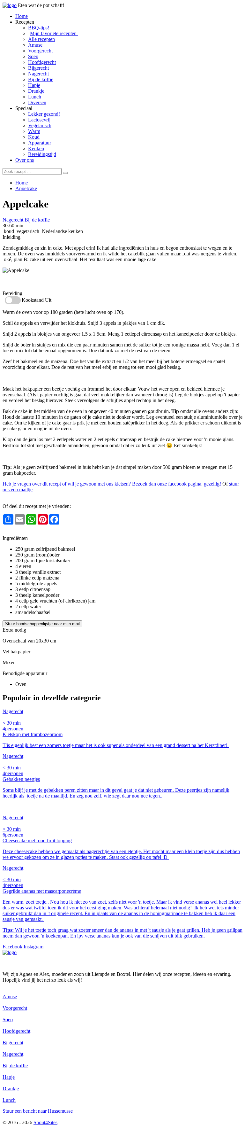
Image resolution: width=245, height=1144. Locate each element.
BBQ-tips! (38, 27)
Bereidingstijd (42, 154)
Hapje (34, 85)
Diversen (37, 102)
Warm (34, 131)
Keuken (36, 148)
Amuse (35, 45)
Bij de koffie (40, 79)
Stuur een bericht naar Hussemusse (38, 1111)
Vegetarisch (39, 125)
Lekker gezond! (44, 114)
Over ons (24, 160)
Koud (34, 137)
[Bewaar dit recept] (53, 205)
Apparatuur (39, 142)
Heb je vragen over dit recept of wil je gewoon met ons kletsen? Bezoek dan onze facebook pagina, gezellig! (112, 483)
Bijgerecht (38, 68)
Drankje (36, 91)
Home (21, 16)
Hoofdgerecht (42, 62)
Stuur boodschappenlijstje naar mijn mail (42, 623)
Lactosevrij (39, 119)
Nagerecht (38, 73)
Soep (33, 56)
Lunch (34, 96)
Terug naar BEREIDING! (29, 532)
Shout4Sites (45, 1122)
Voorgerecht (40, 50)
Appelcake (26, 188)
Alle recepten (41, 39)
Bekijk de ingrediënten (25, 281)
